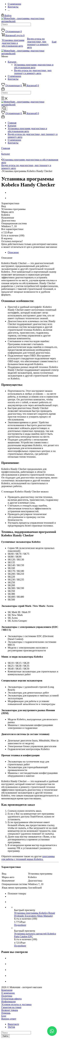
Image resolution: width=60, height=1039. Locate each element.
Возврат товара (9, 1010)
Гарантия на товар (11, 1007)
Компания (6, 990)
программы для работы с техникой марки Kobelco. (28, 858)
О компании (14, 76)
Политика (6, 995)
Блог (3, 1016)
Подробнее (20, 925)
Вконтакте (13, 1024)
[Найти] (2, 28)
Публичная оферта (11, 998)
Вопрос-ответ (8, 1018)
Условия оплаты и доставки (16, 1004)
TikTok (11, 1027)
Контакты (13, 79)
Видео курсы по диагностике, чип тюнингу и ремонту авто (33, 72)
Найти (5, 1036)
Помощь (5, 1013)
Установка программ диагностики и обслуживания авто (33, 66)
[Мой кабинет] (3, 89)
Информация (8, 1001)
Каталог (12, 61)
